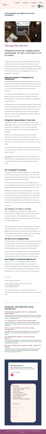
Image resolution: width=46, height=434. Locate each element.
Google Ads (15, 410)
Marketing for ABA (16, 405)
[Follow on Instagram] (12, 375)
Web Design (15, 412)
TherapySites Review (17, 45)
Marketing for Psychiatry (17, 407)
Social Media (15, 416)
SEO (13, 414)
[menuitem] (18, 2)
